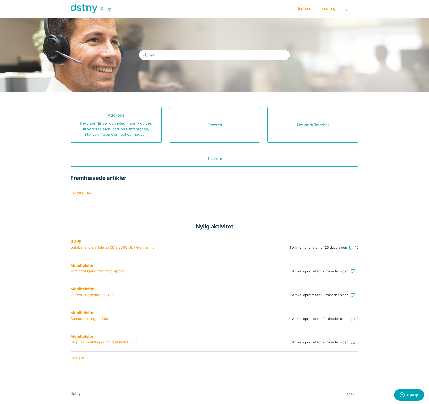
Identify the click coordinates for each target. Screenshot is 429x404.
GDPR (76, 241)
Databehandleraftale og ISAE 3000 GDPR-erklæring (113, 247)
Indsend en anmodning (316, 8)
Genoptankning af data (89, 318)
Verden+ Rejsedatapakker (92, 295)
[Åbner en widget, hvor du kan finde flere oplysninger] (409, 395)
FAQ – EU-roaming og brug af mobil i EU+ (104, 342)
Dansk (350, 394)
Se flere (77, 358)
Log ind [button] (347, 8)
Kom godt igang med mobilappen (98, 271)
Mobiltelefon (83, 265)
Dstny (76, 393)
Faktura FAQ (81, 193)
